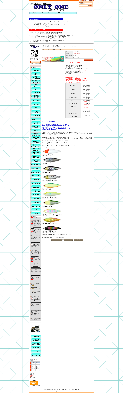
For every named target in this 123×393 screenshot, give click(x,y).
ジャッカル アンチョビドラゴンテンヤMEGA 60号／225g (36, 307)
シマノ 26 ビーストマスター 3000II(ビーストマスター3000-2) (36, 281)
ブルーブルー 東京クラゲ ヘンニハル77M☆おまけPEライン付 (35, 275)
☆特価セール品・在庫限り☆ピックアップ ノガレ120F (36, 221)
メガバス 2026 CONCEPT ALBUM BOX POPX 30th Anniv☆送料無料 (36, 267)
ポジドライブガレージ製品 (49, 46)
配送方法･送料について (66, 389)
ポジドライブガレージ (56, 45)
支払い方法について (57, 389)
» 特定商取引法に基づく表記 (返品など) (86, 119)
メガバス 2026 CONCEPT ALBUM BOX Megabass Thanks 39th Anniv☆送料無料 (35, 263)
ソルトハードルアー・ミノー (71, 46)
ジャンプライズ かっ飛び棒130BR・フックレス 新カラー (36, 253)
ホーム (43, 45)
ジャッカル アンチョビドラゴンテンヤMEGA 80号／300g (36, 311)
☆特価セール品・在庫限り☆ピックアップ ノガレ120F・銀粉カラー (36, 224)
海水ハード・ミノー (48, 45)
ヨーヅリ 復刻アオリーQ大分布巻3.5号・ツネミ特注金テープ (35, 245)
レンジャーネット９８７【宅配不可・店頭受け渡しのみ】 (35, 299)
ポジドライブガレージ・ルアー (60, 46)
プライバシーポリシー (75, 389)
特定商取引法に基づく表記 (48, 389)
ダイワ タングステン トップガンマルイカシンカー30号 (35, 259)
